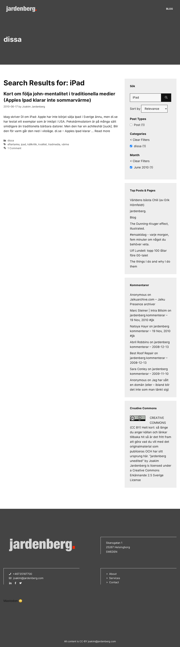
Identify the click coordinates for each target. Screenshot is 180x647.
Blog (169, 8)
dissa (11, 140)
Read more (102, 131)
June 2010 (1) (143, 167)
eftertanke (14, 144)
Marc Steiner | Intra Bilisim (148, 310)
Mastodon (11, 601)
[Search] (166, 97)
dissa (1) (140, 146)
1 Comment (14, 148)
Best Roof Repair (141, 353)
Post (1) (139, 125)
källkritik (32, 144)
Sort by (135, 108)
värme (65, 144)
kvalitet (42, 144)
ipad (23, 144)
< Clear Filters (140, 140)
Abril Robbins (139, 342)
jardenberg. (138, 211)
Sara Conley (138, 369)
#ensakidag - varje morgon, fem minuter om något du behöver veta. (149, 239)
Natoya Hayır (139, 326)
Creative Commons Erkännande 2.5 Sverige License (146, 475)
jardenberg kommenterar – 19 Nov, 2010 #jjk (150, 331)
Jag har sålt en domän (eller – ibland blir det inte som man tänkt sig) (149, 384)
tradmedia (54, 144)
